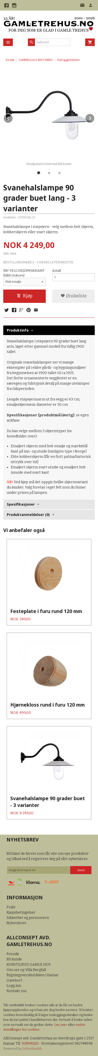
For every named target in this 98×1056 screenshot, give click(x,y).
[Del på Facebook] (14, 310)
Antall (56, 270)
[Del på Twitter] (6, 310)
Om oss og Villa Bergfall (26, 970)
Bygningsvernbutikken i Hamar (33, 975)
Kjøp (27, 296)
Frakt (11, 907)
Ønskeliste (76, 296)
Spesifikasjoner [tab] (21, 504)
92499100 (30, 1043)
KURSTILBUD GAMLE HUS (29, 964)
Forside (10, 60)
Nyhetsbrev (16, 923)
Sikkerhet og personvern (28, 918)
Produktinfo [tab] (18, 330)
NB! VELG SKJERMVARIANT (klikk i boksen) (23, 273)
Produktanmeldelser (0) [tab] (28, 514)
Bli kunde (14, 959)
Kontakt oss (17, 991)
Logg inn (14, 986)
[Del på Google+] (21, 310)
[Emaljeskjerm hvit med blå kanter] (49, 114)
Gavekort (14, 980)
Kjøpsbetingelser (21, 912)
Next (94, 117)
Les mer (61, 1025)
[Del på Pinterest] (28, 310)
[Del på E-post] (36, 310)
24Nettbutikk (32, 1048)
